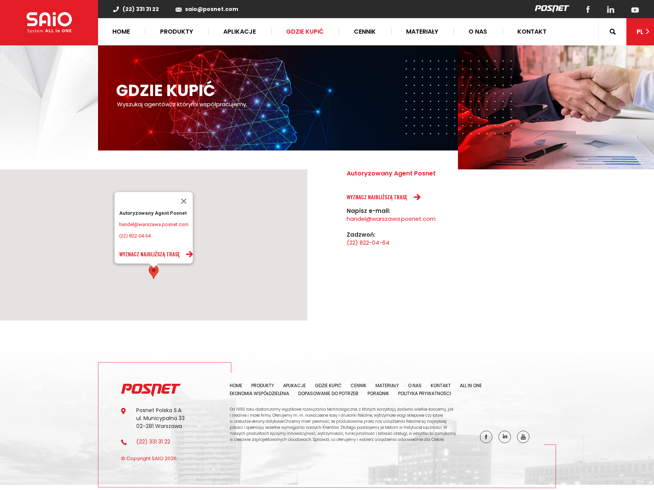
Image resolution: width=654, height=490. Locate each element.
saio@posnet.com (211, 9)
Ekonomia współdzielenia (259, 393)
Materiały (422, 31)
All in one (471, 385)
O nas (478, 31)
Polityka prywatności (424, 393)
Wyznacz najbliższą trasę (149, 254)
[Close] (184, 201)
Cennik (365, 31)
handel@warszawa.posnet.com (153, 224)
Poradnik (378, 393)
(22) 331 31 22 (141, 9)
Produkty (176, 31)
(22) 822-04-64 (135, 236)
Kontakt (532, 31)
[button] (154, 272)
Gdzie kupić (305, 31)
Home (121, 31)
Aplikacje (239, 31)
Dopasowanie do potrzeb (328, 393)
